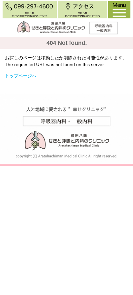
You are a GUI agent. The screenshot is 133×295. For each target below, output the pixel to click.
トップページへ (20, 75)
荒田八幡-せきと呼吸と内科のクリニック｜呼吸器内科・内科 (65, 45)
